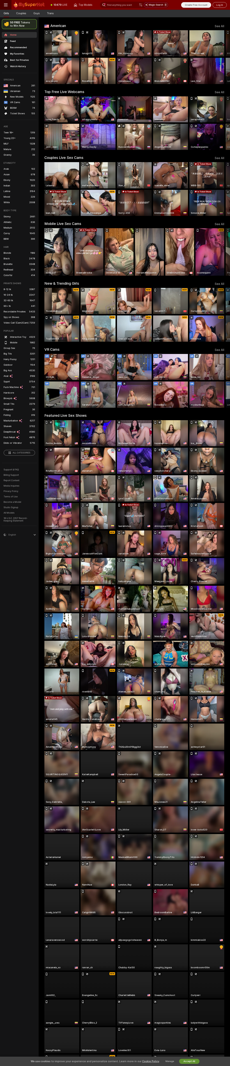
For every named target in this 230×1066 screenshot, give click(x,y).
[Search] (140, 4)
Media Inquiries (11, 486)
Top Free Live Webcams (64, 92)
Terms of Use (11, 496)
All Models (9, 513)
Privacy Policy (11, 491)
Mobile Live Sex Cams (62, 224)
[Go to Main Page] (29, 5)
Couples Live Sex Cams (63, 157)
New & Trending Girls (61, 283)
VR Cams (51, 349)
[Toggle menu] (6, 5)
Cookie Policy (150, 1061)
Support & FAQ (11, 469)
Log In (219, 5)
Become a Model (12, 502)
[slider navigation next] (221, 57)
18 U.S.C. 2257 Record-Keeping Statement (15, 519)
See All (219, 26)
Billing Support (11, 475)
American (58, 26)
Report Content (11, 480)
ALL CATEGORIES (21, 452)
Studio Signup (11, 507)
